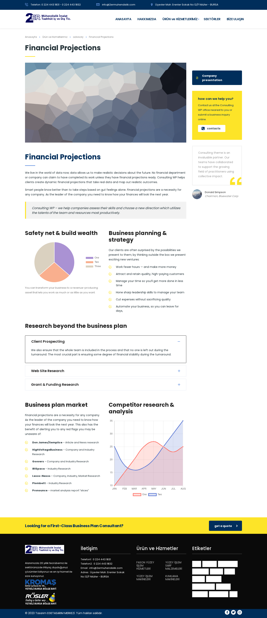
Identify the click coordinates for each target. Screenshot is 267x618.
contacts (213, 128)
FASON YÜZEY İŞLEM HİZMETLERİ (145, 565)
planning (223, 586)
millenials (214, 579)
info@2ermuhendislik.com (118, 4)
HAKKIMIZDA (146, 19)
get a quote (223, 526)
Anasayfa (31, 37)
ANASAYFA (123, 19)
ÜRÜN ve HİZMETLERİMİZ (179, 19)
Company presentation (212, 78)
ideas (229, 571)
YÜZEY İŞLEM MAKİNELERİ (144, 578)
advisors (209, 564)
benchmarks (228, 564)
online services (203, 586)
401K (196, 564)
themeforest (219, 594)
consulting (200, 571)
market (198, 579)
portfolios (200, 594)
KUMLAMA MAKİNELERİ (172, 578)
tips (233, 594)
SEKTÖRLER (212, 19)
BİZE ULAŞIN (235, 19)
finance (216, 571)
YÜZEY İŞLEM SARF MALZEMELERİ (173, 565)
